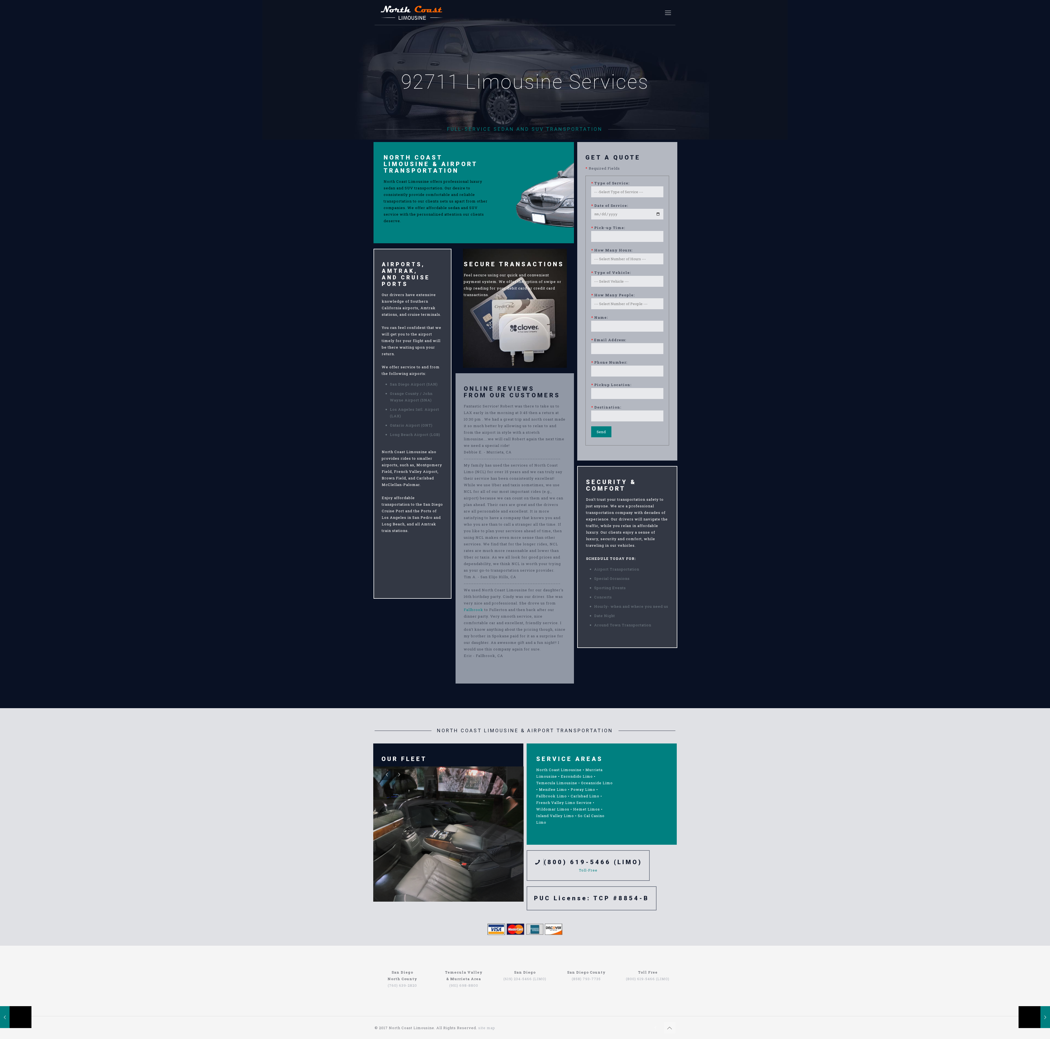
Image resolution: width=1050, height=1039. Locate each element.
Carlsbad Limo (585, 796)
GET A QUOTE (613, 157)
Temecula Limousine (556, 782)
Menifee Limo (553, 789)
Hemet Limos (586, 809)
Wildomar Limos (552, 809)
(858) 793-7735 (586, 978)
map (491, 1027)
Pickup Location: (611, 384)
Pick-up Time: (608, 227)
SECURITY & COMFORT (611, 485)
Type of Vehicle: (611, 272)
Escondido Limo (577, 776)
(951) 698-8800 (463, 985)
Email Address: (608, 339)
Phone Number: (609, 362)
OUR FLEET (404, 759)
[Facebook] (655, 1027)
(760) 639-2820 (402, 985)
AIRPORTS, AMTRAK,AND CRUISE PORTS (406, 274)
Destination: (606, 407)
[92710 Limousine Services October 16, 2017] (15, 1017)
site (482, 1027)
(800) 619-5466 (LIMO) (593, 862)
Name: (599, 317)
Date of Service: (609, 205)
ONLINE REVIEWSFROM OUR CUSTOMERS (512, 392)
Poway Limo (583, 789)
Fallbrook (473, 609)
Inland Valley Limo (555, 815)
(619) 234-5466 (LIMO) (524, 978)
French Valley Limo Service (564, 802)
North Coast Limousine (559, 769)
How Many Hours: (611, 250)
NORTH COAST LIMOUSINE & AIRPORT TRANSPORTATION (430, 164)
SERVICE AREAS (569, 759)
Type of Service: (610, 183)
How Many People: (613, 295)
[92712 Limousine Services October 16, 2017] (1034, 1017)
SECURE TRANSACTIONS (514, 264)
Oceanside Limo (597, 782)
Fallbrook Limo (551, 796)
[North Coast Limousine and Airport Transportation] (412, 12)
